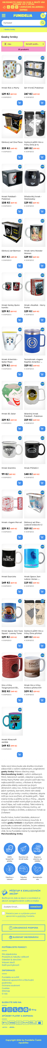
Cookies (6, 988)
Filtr (9, 44)
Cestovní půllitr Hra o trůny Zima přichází (33, 632)
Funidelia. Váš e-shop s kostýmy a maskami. (23, 15)
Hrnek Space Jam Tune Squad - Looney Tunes (12, 632)
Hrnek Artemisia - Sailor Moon (10, 360)
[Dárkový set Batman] (12, 232)
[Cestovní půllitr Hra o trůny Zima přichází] (34, 612)
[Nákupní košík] (43, 15)
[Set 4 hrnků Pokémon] (34, 69)
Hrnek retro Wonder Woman (33, 252)
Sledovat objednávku (25, 937)
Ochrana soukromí (11, 985)
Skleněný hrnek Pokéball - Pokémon (33, 414)
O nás (5, 993)
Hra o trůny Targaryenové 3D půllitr (10, 686)
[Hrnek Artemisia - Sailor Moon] (12, 341)
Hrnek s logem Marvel (12, 522)
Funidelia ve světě (10, 977)
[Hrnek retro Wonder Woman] (34, 232)
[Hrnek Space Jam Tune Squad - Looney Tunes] (12, 612)
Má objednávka (9, 954)
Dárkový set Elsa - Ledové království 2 (33, 523)
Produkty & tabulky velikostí (15, 956)
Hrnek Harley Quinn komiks (11, 306)
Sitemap (6, 991)
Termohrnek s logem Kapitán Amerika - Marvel (33, 360)
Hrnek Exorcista (9, 576)
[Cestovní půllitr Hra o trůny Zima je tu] (34, 123)
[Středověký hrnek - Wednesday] (34, 178)
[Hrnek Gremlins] (12, 449)
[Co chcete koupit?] (4, 15)
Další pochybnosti (10, 965)
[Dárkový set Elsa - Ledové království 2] (34, 504)
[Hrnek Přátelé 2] (34, 449)
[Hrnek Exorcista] (12, 558)
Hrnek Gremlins (9, 468)
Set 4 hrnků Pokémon (34, 88)
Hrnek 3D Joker (9, 413)
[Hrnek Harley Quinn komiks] (12, 286)
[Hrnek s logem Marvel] (12, 504)
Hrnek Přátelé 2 (31, 468)
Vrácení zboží (8, 962)
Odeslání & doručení (11, 959)
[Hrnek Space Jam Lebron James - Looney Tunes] (34, 558)
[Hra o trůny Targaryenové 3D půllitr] (12, 666)
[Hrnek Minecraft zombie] (12, 721)
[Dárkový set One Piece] (12, 123)
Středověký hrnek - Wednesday (33, 197)
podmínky (22, 916)
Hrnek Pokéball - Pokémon (9, 197)
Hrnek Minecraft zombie (9, 740)
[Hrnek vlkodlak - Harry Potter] (34, 286)
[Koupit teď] (20, 102)
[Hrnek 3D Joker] (12, 395)
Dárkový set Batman (11, 251)
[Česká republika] (4, 1010)
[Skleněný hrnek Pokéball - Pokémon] (34, 395)
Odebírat (35, 906)
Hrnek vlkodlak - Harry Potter (34, 306)
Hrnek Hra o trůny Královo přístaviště (32, 686)
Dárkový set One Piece (12, 142)
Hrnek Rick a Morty (10, 88)
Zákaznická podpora (25, 927)
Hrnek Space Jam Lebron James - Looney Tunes (32, 577)
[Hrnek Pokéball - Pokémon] (12, 178)
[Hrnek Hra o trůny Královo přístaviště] (34, 666)
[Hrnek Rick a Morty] (12, 69)
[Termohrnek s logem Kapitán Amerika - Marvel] (34, 341)
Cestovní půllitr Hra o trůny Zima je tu (33, 143)
